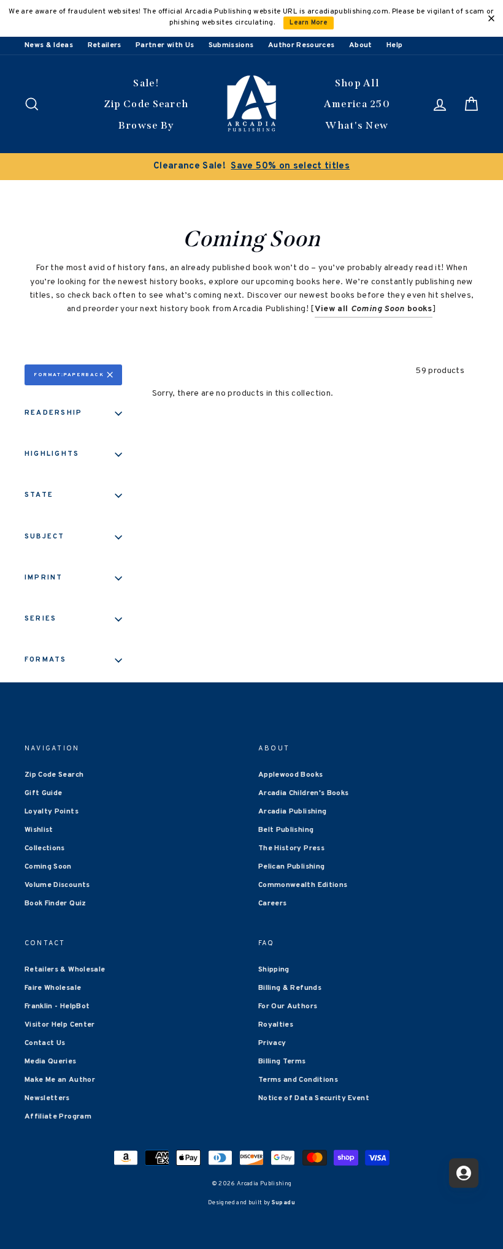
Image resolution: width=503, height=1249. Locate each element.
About (360, 45)
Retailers (104, 45)
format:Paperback (69, 375)
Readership (53, 413)
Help (394, 45)
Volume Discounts (57, 885)
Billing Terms (282, 1061)
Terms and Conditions (298, 1080)
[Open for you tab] (463, 1173)
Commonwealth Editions (302, 885)
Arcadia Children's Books (303, 793)
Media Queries (51, 1061)
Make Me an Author (60, 1080)
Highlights (52, 454)
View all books (373, 309)
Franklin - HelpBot (57, 1006)
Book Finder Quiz (55, 903)
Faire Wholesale (53, 988)
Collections (45, 848)
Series (40, 618)
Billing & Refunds (289, 988)
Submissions (231, 45)
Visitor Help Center (60, 1025)
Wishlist (39, 830)
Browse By (146, 125)
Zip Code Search (146, 104)
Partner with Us (165, 45)
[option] (251, 166)
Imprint (44, 577)
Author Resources (301, 45)
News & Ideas (49, 45)
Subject (45, 536)
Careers (272, 903)
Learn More (309, 23)
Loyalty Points (52, 812)
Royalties (275, 1025)
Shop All (357, 83)
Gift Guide (44, 793)
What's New (356, 125)
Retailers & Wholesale (65, 970)
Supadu (283, 1203)
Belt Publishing (285, 830)
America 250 (357, 104)
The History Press (291, 848)
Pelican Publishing (291, 867)
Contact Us (45, 1043)
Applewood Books (290, 775)
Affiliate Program (58, 1117)
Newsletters (47, 1098)
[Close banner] (491, 18)
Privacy (272, 1043)
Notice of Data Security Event (313, 1098)
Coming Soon (48, 867)
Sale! (146, 83)
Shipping (274, 970)
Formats (46, 659)
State (39, 495)
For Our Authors (287, 1006)
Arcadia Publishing (292, 812)
